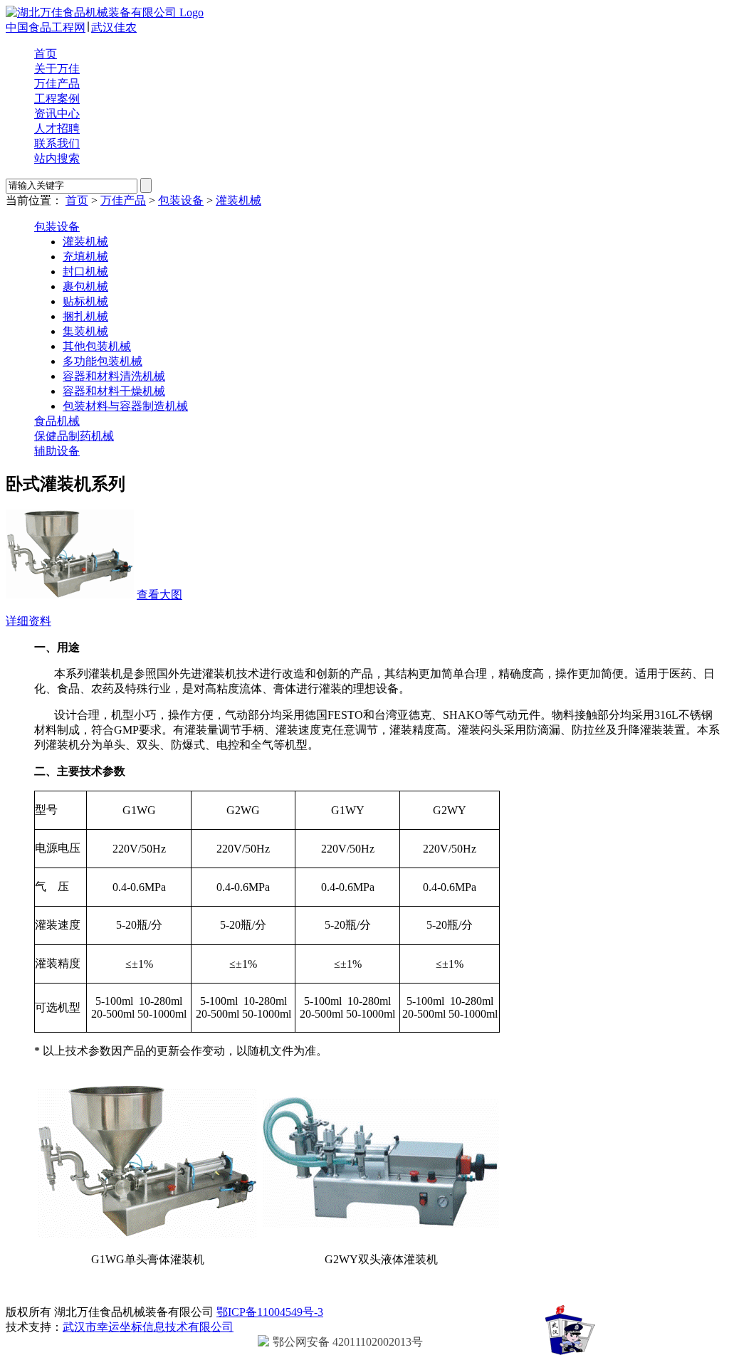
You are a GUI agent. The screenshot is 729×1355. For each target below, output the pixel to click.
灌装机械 (238, 200)
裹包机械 (85, 286)
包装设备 (181, 200)
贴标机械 (85, 301)
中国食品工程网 (45, 27)
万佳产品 (57, 84)
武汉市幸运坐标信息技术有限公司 (148, 1327)
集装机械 (85, 331)
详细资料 (28, 621)
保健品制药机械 (74, 436)
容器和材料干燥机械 (114, 391)
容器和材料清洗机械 (114, 376)
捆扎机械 (85, 316)
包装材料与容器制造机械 (125, 406)
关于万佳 (57, 69)
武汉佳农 (114, 27)
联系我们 (57, 143)
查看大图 (159, 595)
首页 (45, 54)
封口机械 (85, 271)
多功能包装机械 (102, 361)
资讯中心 (57, 113)
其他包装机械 (97, 346)
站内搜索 (57, 158)
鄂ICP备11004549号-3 (269, 1312)
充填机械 (85, 257)
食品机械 (57, 421)
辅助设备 (57, 451)
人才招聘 (57, 128)
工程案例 (57, 99)
